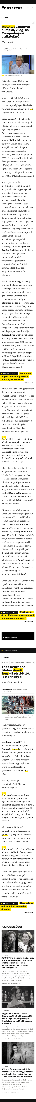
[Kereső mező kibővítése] (28, 7)
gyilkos (5, 834)
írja (31, 108)
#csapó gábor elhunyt (17, 22)
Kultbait (5, 17)
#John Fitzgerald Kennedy (17, 662)
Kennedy (16, 749)
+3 (33, 22)
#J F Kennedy (5, 662)
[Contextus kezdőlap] (12, 7)
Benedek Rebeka (7, 49)
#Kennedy (28, 662)
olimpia (15, 140)
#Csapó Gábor (5, 22)
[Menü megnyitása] (32, 7)
